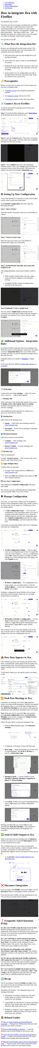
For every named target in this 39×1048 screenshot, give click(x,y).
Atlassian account (12, 96)
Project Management (11, 6)
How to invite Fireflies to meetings (14, 1029)
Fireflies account (11, 90)
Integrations (8, 4)
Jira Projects (8, 8)
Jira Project (9, 99)
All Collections (9, 2)
